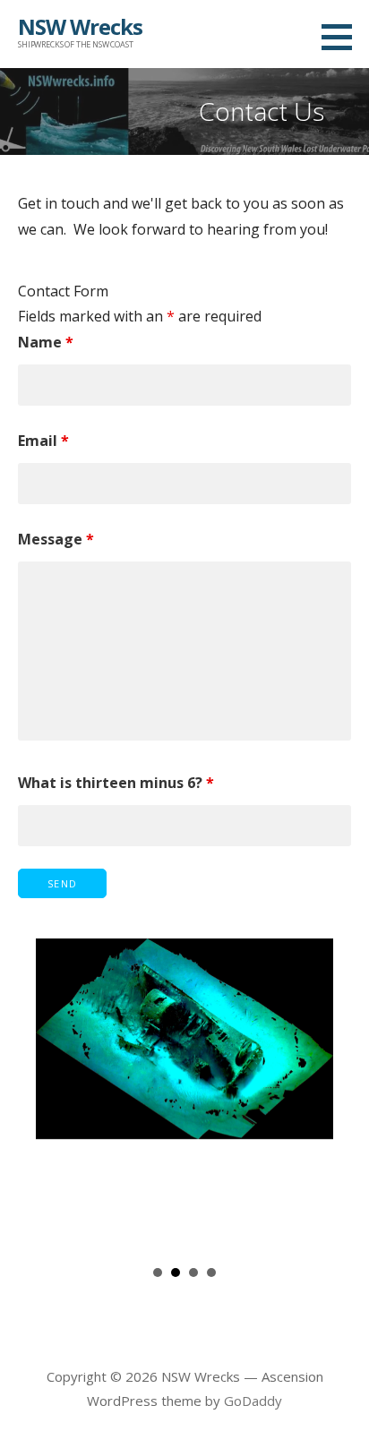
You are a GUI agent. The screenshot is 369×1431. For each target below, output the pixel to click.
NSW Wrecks (80, 26)
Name (45, 342)
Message (56, 539)
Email (43, 440)
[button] (343, 36)
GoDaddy (253, 1401)
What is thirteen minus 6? (116, 783)
